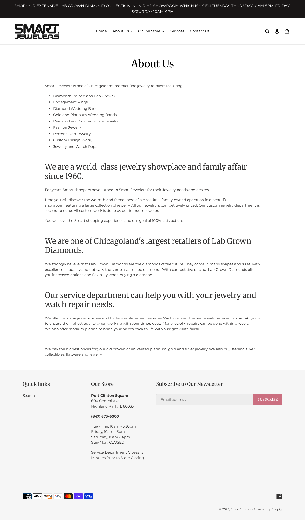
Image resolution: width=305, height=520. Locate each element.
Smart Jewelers (242, 509)
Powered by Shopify (268, 509)
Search (29, 395)
